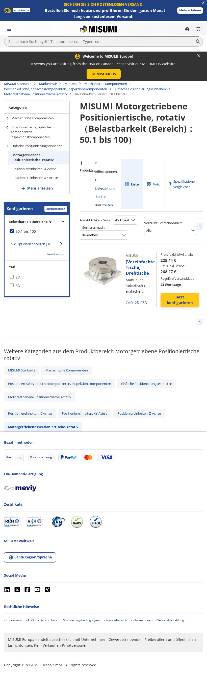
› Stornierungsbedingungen (80, 620)
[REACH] (95, 521)
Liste (135, 184)
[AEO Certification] (57, 521)
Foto (156, 184)
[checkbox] (37, 231)
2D (137, 302)
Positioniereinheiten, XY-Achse (35, 177)
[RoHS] (77, 521)
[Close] (199, 56)
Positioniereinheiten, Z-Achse (139, 413)
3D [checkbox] (18, 285)
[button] (190, 10)
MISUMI (71, 83)
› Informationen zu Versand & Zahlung (157, 620)
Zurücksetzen (55, 208)
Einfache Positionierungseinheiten (140, 89)
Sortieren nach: (93, 227)
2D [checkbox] (18, 277)
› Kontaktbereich (115, 620)
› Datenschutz (47, 620)
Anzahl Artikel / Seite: (95, 220)
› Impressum (13, 620)
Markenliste (48, 83)
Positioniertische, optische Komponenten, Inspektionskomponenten (55, 89)
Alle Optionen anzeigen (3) (30, 244)
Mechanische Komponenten (106, 83)
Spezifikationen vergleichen (185, 184)
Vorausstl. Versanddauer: (163, 223)
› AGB (30, 620)
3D (145, 302)
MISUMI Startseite (17, 83)
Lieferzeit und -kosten (105, 192)
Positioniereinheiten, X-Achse (34, 169)
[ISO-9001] (12, 521)
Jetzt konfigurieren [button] (180, 299)
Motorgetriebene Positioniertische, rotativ (35, 94)
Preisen (107, 205)
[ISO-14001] (35, 521)
